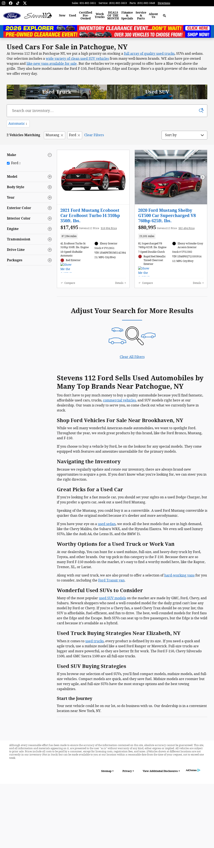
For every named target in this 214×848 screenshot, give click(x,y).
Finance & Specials (127, 15)
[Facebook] (11, 3)
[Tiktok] (18, 3)
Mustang (52, 135)
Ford (72, 135)
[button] (93, 236)
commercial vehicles (119, 400)
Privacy (127, 771)
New (62, 15)
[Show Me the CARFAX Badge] (68, 268)
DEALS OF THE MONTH (113, 15)
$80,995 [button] (166, 227)
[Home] (12, 16)
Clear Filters (94, 135)
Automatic (17, 124)
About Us (153, 15)
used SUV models (112, 598)
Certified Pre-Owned (85, 15)
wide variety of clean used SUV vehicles (77, 59)
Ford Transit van (111, 580)
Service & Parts (141, 15)
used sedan (107, 524)
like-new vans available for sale (52, 64)
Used (72, 15)
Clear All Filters (132, 357)
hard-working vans (179, 575)
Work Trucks (100, 15)
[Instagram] (3, 3)
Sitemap (106, 771)
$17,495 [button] (88, 227)
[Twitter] (25, 3)
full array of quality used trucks (149, 54)
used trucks (94, 641)
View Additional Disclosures (160, 771)
